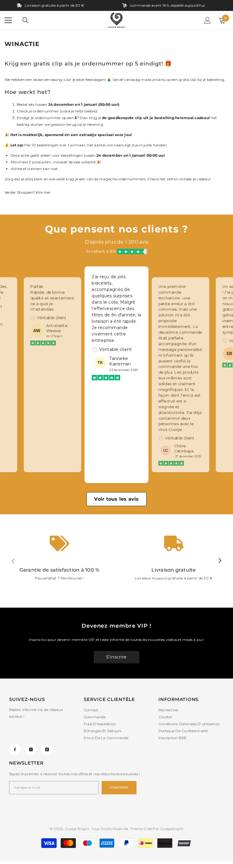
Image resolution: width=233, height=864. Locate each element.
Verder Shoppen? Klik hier (28, 192)
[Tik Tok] (47, 749)
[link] (59, 560)
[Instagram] (31, 749)
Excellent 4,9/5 (101, 251)
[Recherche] (25, 20)
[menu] (8, 20)
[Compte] (207, 20)
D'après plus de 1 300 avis (116, 242)
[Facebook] (15, 749)
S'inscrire (116, 657)
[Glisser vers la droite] (219, 561)
